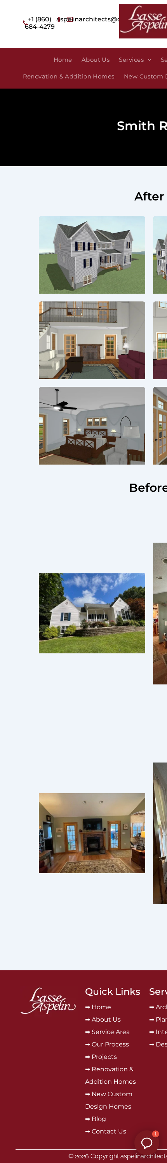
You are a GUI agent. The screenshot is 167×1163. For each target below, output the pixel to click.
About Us (106, 1019)
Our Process (110, 1044)
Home (101, 1007)
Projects (104, 1056)
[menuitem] (63, 60)
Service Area (111, 1032)
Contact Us (109, 1131)
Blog (99, 1119)
